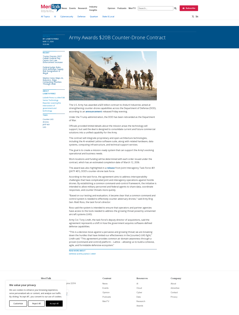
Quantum (94, 16)
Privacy (174, 297)
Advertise (175, 288)
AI (55, 16)
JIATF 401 (46, 124)
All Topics (45, 16)
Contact (174, 292)
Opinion (111, 8)
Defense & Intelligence (79, 254)
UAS (44, 127)
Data (139, 297)
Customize (18, 303)
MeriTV (132, 8)
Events (72, 8)
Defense (81, 16)
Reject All (36, 303)
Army (93, 254)
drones (46, 122)
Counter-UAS (48, 119)
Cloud (139, 288)
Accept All (54, 303)
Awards (140, 306)
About (173, 283)
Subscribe (190, 8)
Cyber (139, 292)
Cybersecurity (66, 16)
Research (82, 8)
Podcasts (121, 8)
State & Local (108, 16)
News (64, 8)
